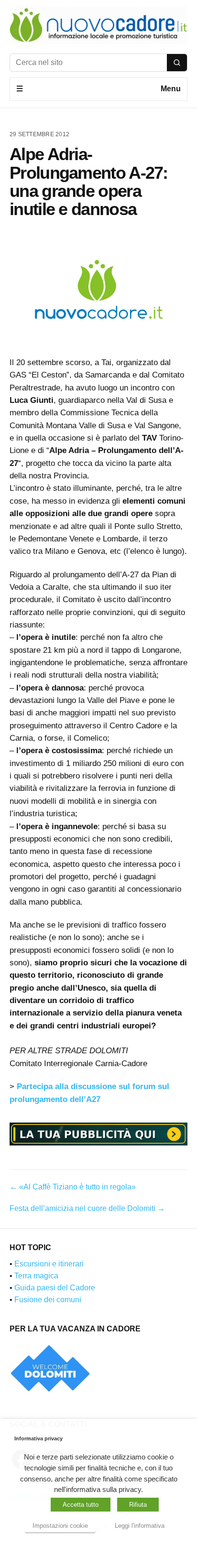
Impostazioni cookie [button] (60, 1525)
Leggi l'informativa (139, 1525)
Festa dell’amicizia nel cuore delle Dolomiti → (87, 1208)
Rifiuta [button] (138, 1504)
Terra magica (36, 1276)
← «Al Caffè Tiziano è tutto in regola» (73, 1187)
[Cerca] (177, 62)
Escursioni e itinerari (49, 1264)
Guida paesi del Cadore (54, 1288)
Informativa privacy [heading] (38, 1438)
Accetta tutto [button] (80, 1504)
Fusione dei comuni (47, 1300)
